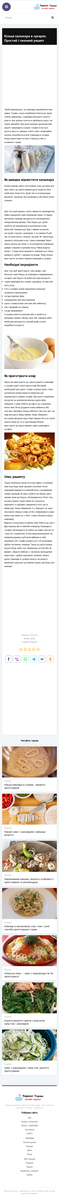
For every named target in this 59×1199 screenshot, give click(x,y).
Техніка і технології (29, 1121)
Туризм (29, 1167)
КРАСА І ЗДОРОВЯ (29, 1125)
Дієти (29, 1150)
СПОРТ (29, 1133)
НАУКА (29, 1175)
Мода (29, 1154)
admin (32, 638)
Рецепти (33, 642)
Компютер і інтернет (29, 1171)
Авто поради (29, 1159)
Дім (29, 1117)
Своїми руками (29, 1142)
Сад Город (29, 1129)
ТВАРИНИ (29, 1138)
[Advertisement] (29, 78)
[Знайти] (52, 17)
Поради (29, 1146)
